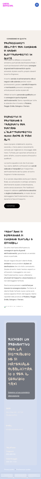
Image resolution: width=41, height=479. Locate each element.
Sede (8, 408)
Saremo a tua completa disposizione (19, 394)
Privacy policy (9, 469)
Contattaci (11, 206)
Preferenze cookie (23, 469)
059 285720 (10, 454)
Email (9, 426)
